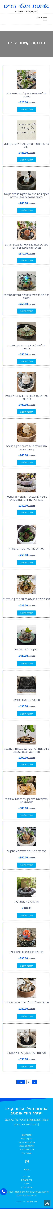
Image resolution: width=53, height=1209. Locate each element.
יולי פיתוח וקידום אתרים (25, 1195)
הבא (20, 1082)
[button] (45, 19)
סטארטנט (19, 1201)
